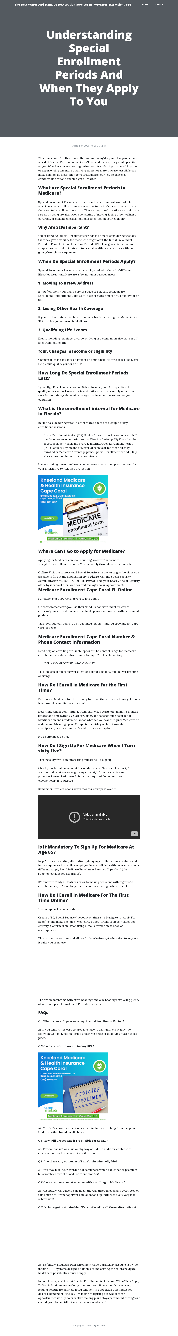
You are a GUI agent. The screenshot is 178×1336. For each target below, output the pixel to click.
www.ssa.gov (112, 572)
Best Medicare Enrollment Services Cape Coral (90, 869)
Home (145, 4)
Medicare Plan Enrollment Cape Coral (82, 1264)
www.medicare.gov (58, 607)
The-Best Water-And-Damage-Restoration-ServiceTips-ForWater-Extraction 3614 (73, 4)
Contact (158, 4)
